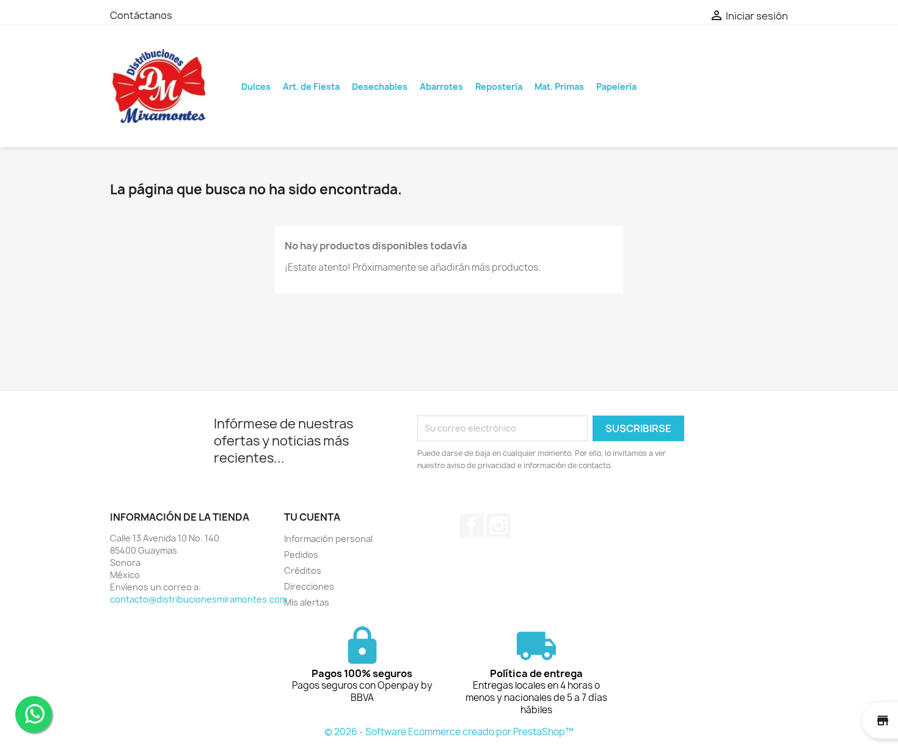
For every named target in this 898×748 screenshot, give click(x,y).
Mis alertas (306, 602)
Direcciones (309, 586)
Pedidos (301, 554)
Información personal (328, 538)
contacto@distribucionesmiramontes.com (198, 599)
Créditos (302, 570)
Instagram (498, 525)
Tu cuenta (312, 517)
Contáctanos (141, 15)
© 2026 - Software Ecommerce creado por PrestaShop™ (449, 731)
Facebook (471, 525)
